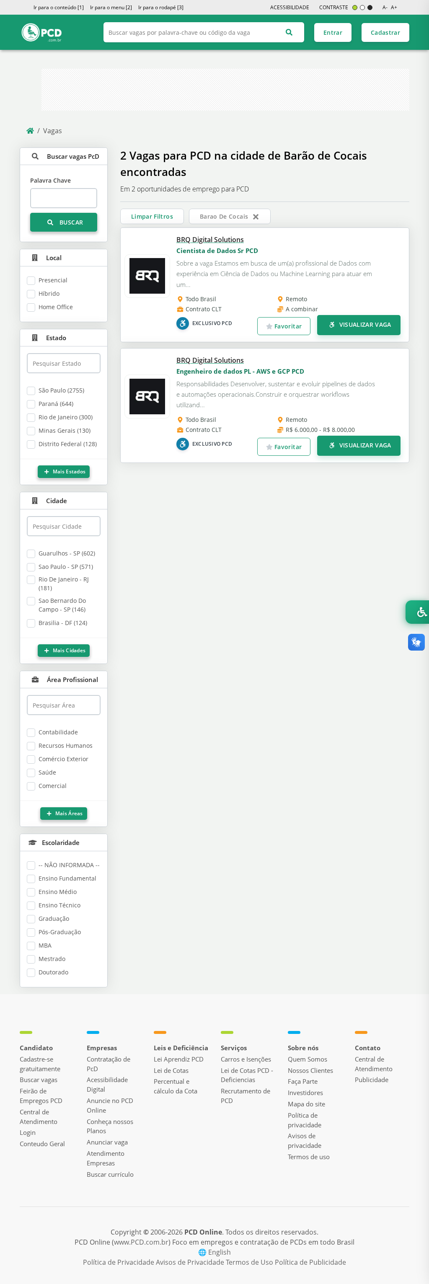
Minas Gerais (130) (64, 430)
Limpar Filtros (152, 216)
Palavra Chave (50, 180)
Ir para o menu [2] (111, 7)
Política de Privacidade (119, 1262)
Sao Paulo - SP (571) (66, 567)
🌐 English (214, 1252)
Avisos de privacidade (304, 1141)
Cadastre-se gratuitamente (40, 1064)
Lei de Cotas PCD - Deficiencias (247, 1075)
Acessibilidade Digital (107, 1084)
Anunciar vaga (107, 1142)
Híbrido (49, 293)
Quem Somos (307, 1059)
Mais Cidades (68, 650)
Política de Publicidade (310, 1262)
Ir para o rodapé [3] (160, 7)
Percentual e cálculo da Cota (175, 1086)
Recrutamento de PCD (245, 1096)
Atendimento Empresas (105, 1158)
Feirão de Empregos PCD (41, 1096)
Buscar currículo (110, 1174)
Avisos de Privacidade (191, 1262)
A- (385, 7)
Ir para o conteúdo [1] (59, 7)
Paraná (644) (56, 404)
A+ (394, 7)
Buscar (70, 222)
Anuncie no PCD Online (110, 1105)
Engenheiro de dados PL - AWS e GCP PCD (240, 371)
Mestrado (52, 959)
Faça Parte (303, 1081)
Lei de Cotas (171, 1070)
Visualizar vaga (364, 324)
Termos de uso (309, 1156)
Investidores (305, 1092)
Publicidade (371, 1079)
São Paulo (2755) (61, 390)
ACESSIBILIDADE (289, 7)
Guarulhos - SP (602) (67, 553)
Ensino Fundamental (67, 878)
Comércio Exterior (63, 759)
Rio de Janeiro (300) (66, 417)
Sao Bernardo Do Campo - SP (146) (62, 605)
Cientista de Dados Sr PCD (217, 250)
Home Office (56, 307)
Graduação (54, 918)
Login (28, 1132)
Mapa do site (306, 1104)
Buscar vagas (38, 1079)
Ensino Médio (58, 892)
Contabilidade (58, 732)
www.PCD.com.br (141, 1242)
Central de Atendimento (38, 1117)
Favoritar (287, 326)
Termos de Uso (250, 1262)
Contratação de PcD (108, 1064)
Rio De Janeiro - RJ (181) (64, 583)
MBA (45, 945)
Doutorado (53, 972)
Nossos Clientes (310, 1070)
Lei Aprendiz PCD (179, 1059)
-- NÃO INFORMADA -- (69, 865)
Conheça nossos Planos (110, 1126)
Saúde (47, 772)
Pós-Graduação (60, 932)
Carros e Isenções (246, 1059)
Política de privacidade (304, 1120)
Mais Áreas (68, 813)
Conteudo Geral (42, 1143)
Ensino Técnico (59, 905)
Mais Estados (68, 471)
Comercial (53, 786)
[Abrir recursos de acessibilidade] (417, 612)
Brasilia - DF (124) (63, 623)
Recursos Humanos (66, 745)
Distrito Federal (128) (68, 444)
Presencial (53, 280)
